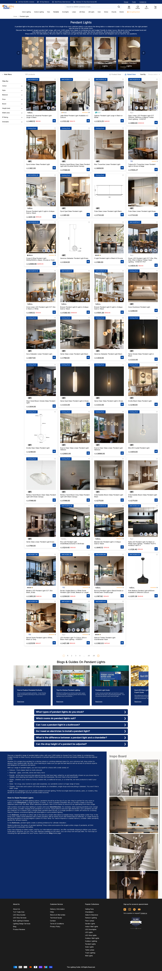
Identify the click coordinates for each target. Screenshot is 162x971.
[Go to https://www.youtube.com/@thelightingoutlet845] (139, 909)
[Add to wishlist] (55, 79)
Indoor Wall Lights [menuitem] (91, 926)
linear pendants (123, 32)
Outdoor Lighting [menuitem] (91, 941)
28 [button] (89, 656)
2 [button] (71, 656)
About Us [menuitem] (16, 909)
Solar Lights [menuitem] (89, 947)
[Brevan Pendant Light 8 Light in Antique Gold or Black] (75, 287)
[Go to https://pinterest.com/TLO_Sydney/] (134, 909)
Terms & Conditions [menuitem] (57, 924)
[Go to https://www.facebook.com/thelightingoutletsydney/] (125, 909)
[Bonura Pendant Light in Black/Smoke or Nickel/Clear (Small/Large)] (109, 571)
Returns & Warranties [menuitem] (57, 915)
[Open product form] (54, 120)
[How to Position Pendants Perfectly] (32, 675)
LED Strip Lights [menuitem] (90, 935)
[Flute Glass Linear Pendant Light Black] (109, 191)
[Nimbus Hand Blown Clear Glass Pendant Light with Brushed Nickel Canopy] (75, 144)
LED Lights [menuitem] (89, 932)
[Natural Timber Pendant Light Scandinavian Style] (109, 618)
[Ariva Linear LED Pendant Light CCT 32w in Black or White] (41, 287)
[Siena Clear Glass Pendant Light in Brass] (109, 381)
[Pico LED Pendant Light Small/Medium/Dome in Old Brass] (75, 522)
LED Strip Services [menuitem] (19, 918)
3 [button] (75, 656)
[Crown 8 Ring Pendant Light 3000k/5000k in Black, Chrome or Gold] (41, 238)
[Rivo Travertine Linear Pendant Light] (109, 144)
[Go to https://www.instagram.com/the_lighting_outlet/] (129, 909)
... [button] (84, 656)
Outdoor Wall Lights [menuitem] (92, 938)
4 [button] (79, 656)
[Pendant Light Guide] (110, 675)
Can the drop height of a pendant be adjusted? (61, 744)
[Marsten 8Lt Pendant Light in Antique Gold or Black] (109, 522)
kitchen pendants (97, 32)
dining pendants (109, 32)
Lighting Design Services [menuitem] (21, 924)
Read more (20, 701)
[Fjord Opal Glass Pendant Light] (75, 191)
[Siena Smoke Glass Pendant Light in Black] (143, 334)
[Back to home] (8, 6)
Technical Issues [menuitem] (56, 918)
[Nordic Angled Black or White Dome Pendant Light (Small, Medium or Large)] (75, 571)
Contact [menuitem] (53, 921)
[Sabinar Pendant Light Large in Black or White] (109, 96)
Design (126, 2)
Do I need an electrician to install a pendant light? (63, 731)
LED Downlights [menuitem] (90, 929)
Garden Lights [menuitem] (90, 924)
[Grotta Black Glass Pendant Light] (143, 381)
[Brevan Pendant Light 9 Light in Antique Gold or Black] (109, 287)
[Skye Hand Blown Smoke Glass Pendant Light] (41, 381)
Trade (134, 2)
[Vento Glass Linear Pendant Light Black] (75, 334)
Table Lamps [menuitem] (89, 950)
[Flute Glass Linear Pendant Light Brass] (143, 191)
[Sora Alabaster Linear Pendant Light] (41, 334)
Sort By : (143, 74)
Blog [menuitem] (14, 926)
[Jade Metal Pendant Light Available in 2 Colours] (75, 96)
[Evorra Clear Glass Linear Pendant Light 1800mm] (109, 428)
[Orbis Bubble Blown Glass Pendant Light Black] (109, 475)
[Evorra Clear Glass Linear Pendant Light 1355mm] (75, 428)
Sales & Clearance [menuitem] (91, 915)
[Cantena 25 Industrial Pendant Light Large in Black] (41, 96)
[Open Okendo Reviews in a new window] (136, 928)
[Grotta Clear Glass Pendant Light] (41, 428)
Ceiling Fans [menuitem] (89, 909)
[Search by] (118, 6)
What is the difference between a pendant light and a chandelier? (71, 737)
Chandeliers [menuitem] (89, 912)
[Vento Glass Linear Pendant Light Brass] (41, 522)
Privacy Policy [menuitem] (55, 926)
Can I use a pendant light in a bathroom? (58, 724)
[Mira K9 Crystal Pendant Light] (143, 428)
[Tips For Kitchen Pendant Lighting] (71, 675)
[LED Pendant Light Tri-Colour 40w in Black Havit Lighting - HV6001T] (75, 618)
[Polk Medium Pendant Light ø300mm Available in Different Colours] (143, 571)
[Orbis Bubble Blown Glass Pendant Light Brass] (143, 475)
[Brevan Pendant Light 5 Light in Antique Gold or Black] (41, 191)
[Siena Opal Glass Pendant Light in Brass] (75, 381)
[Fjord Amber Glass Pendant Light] (41, 144)
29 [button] (94, 656)
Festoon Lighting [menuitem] (91, 918)
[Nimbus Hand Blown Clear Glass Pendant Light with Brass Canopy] (41, 475)
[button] (98, 656)
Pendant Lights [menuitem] (90, 944)
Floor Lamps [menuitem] (89, 921)
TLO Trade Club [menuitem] (18, 912)
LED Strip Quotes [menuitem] (19, 915)
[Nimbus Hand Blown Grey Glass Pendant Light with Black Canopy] (75, 475)
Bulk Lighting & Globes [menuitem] (21, 921)
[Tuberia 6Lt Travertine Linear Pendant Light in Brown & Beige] (143, 144)
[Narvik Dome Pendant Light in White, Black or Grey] (41, 618)
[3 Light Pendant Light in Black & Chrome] (109, 238)
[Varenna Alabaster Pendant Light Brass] (75, 238)
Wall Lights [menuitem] (89, 956)
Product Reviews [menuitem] (19, 929)
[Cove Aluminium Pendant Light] (143, 287)
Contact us (143, 913)
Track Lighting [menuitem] (90, 953)
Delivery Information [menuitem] (57, 909)
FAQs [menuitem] (52, 912)
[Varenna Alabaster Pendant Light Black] (109, 334)
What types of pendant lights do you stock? (60, 711)
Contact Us (143, 2)
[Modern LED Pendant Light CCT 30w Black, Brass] (41, 571)
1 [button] (67, 656)
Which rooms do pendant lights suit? (56, 718)
